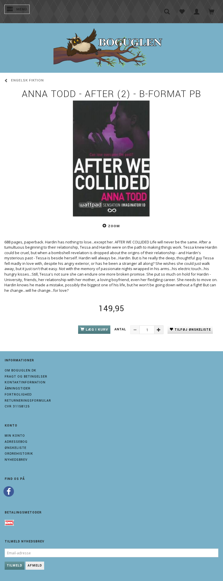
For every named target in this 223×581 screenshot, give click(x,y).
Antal (120, 329)
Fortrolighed (18, 394)
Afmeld (35, 565)
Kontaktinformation (25, 382)
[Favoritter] (182, 11)
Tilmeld (14, 565)
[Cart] (211, 11)
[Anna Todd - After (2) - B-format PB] (111, 158)
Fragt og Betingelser (26, 376)
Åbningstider (17, 388)
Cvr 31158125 (17, 406)
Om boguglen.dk (20, 370)
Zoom (114, 226)
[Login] (197, 11)
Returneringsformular (28, 400)
